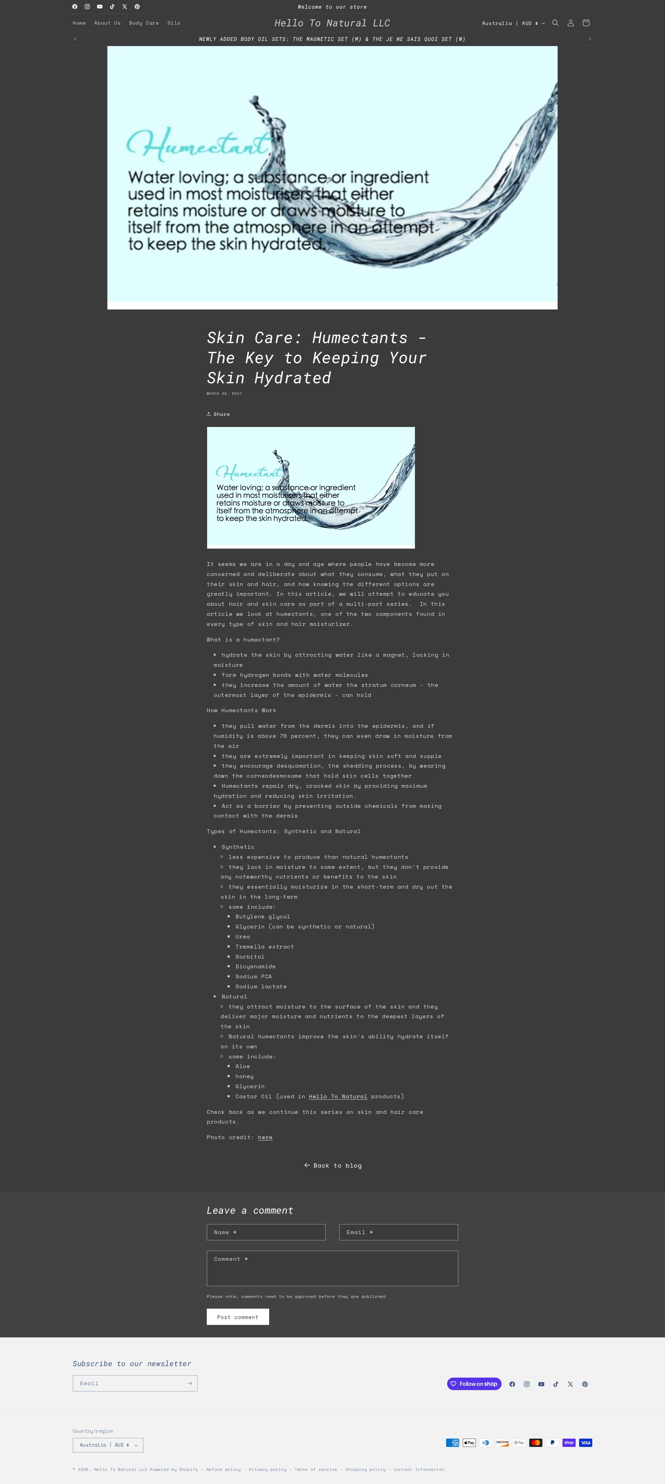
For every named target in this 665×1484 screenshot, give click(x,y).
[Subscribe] (189, 1383)
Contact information (419, 1469)
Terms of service (316, 1469)
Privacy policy (267, 1469)
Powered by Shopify (174, 1469)
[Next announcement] (589, 38)
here (265, 1137)
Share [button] (222, 414)
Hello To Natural (338, 1096)
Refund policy (223, 1469)
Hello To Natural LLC (121, 1469)
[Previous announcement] (75, 38)
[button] (555, 22)
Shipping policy (366, 1469)
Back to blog (337, 1165)
